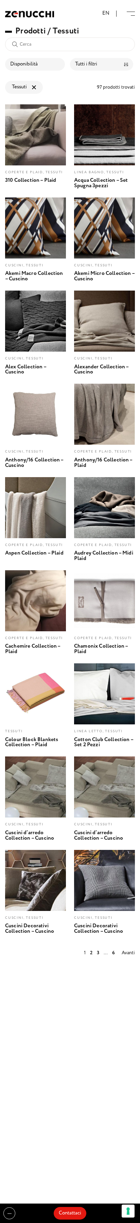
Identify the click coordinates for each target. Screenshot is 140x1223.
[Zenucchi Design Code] (29, 13)
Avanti (128, 953)
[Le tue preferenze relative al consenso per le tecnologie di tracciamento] (128, 1211)
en (105, 13)
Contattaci (70, 1213)
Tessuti (19, 87)
